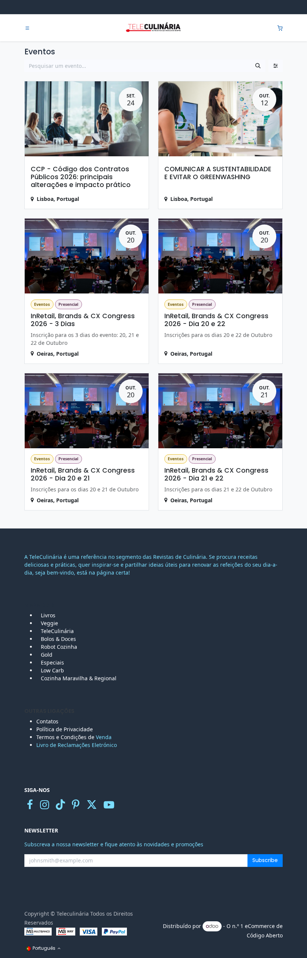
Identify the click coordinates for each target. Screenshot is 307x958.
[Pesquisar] (257, 66)
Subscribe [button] (265, 860)
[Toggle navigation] (27, 28)
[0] (280, 28)
